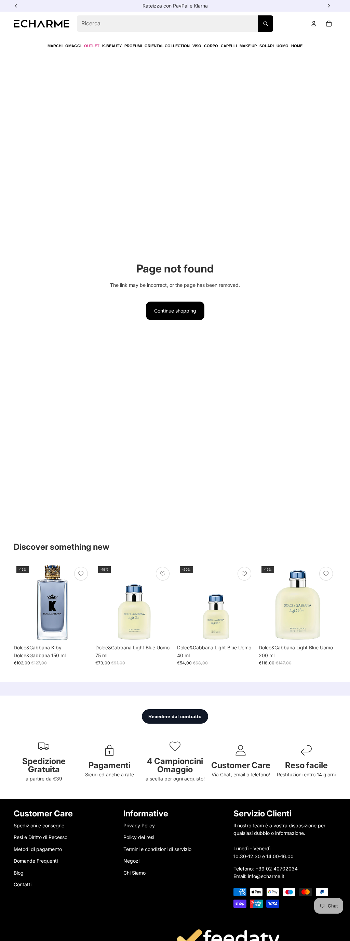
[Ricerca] (265, 23)
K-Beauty (112, 46)
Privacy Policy (139, 825)
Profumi (133, 46)
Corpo (211, 46)
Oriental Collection (167, 46)
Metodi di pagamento (38, 849)
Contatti (22, 884)
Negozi (131, 861)
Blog (19, 872)
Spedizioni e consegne (39, 825)
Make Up (248, 46)
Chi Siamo (134, 872)
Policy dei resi (138, 837)
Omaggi (73, 46)
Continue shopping (175, 311)
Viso (196, 46)
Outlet (91, 46)
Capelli (229, 46)
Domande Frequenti (36, 861)
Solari (266, 46)
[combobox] (175, 23)
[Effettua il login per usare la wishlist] (81, 574)
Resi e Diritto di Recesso (40, 837)
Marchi (55, 46)
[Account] (313, 23)
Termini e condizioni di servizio (157, 849)
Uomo (282, 46)
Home (296, 46)
